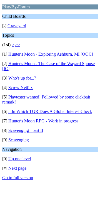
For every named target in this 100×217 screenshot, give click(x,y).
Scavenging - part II (25, 130)
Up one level (19, 158)
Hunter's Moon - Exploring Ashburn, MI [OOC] (50, 54)
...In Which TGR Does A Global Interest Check (50, 111)
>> (17, 44)
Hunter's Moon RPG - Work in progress (43, 121)
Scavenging (18, 139)
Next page (17, 168)
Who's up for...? (22, 78)
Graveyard (17, 25)
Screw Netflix (20, 87)
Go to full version (17, 177)
